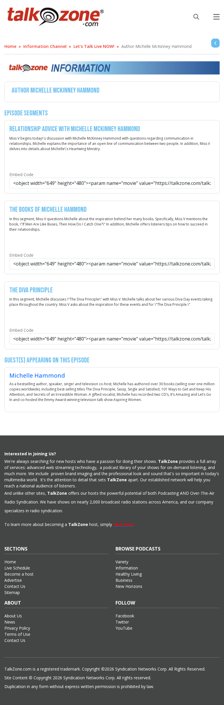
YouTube (124, 628)
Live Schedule (17, 568)
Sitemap (12, 592)
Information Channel (44, 46)
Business (124, 580)
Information (127, 568)
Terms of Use (17, 634)
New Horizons (129, 586)
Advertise (13, 580)
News (9, 622)
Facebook (125, 616)
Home (10, 46)
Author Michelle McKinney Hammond (156, 46)
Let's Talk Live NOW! (94, 46)
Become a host (19, 574)
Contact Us (14, 586)
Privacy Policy (17, 628)
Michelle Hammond (37, 375)
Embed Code (21, 174)
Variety (122, 562)
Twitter (122, 622)
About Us (13, 616)
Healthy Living (129, 574)
